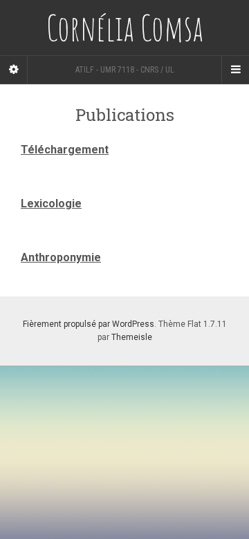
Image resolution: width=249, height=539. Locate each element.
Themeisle (131, 337)
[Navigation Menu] (235, 70)
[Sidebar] (14, 70)
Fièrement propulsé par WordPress (88, 324)
